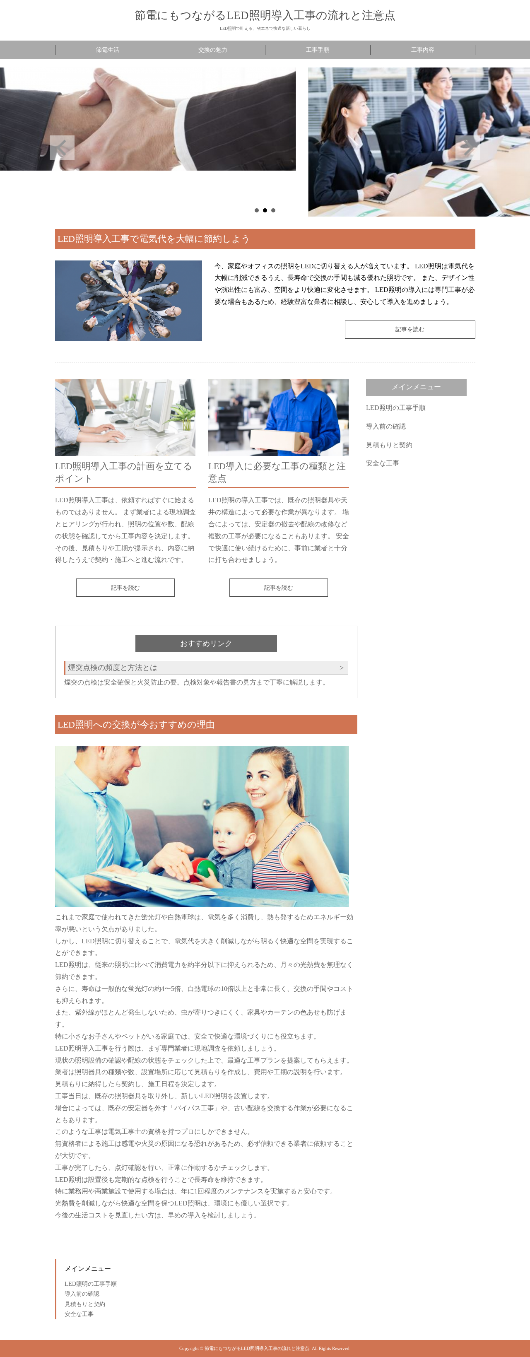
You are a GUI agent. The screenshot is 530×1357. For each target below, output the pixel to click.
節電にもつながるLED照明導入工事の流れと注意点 (265, 15)
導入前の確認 (386, 426)
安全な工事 (382, 463)
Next (467, 147)
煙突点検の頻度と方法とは (112, 667)
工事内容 (422, 50)
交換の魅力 (212, 50)
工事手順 (317, 50)
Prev (62, 147)
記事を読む (409, 329)
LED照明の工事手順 (396, 407)
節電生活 (107, 50)
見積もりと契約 (389, 444)
